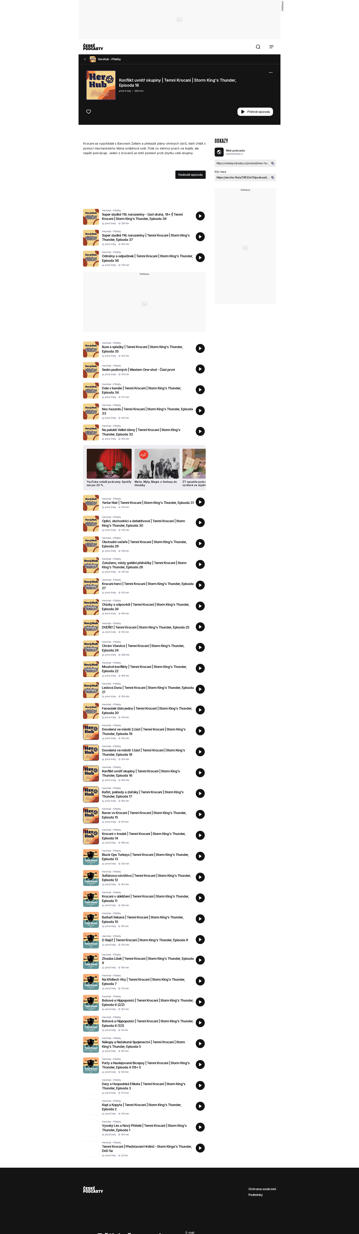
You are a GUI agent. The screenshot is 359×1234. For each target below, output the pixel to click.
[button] (258, 46)
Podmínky (255, 1195)
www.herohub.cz (234, 153)
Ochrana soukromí (262, 1189)
